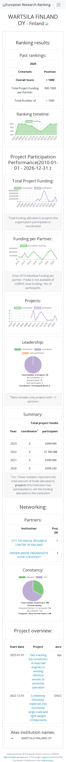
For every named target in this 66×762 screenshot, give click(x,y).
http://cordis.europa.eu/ (16, 757)
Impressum (47, 760)
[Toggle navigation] (58, 4)
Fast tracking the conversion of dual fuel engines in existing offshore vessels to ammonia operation (38, 671)
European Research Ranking (27, 4)
